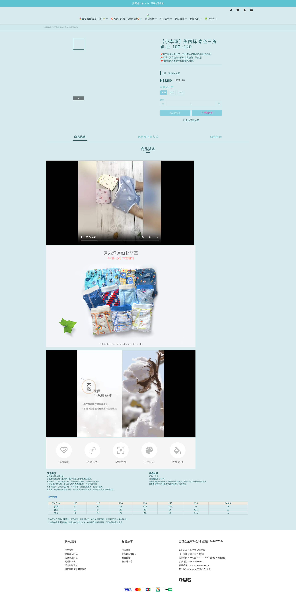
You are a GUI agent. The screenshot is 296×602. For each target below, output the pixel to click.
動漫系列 (194, 18)
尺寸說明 (52, 497)
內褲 (67, 27)
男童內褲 (74, 27)
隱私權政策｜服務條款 (75, 569)
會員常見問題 (71, 553)
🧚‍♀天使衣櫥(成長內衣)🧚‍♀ (92, 18)
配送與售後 (70, 561)
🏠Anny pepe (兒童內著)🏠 (125, 18)
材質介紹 (126, 557)
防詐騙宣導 (127, 561)
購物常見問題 (71, 557)
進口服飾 (150, 18)
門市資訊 (126, 550)
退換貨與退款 (71, 565)
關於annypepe (129, 553)
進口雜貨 (180, 18)
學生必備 (165, 18)
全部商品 (47, 27)
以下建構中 (58, 27)
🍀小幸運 (210, 18)
